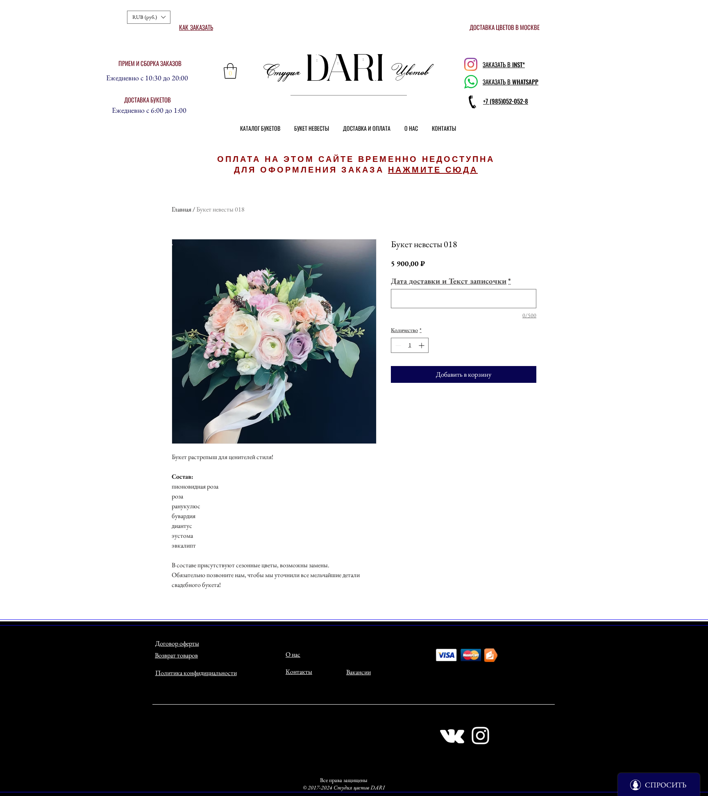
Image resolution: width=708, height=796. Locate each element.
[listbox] (148, 17)
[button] (148, 17)
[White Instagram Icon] (480, 735)
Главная (181, 209)
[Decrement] (397, 345)
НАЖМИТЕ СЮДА (433, 170)
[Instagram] (470, 64)
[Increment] (422, 345)
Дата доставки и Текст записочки (451, 281)
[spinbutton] (409, 345)
